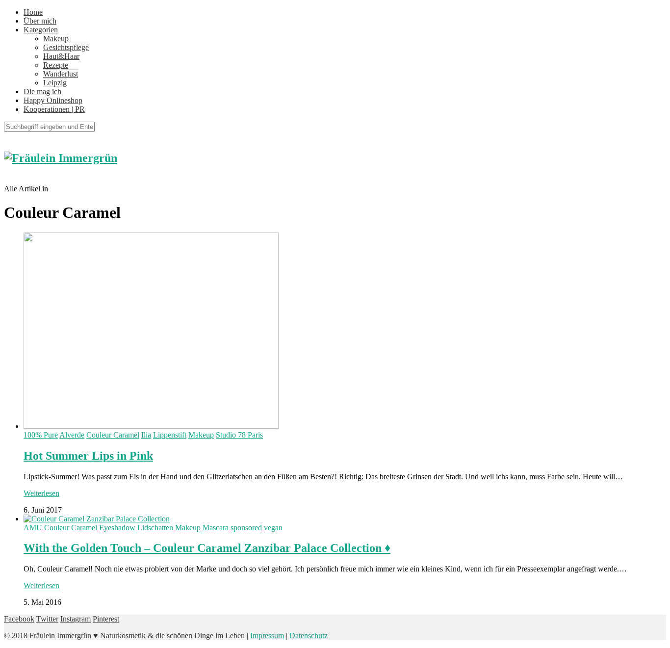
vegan (273, 527)
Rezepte (55, 65)
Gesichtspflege (66, 47)
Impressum (267, 635)
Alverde (71, 435)
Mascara (216, 527)
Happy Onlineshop (53, 100)
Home (33, 12)
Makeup (56, 38)
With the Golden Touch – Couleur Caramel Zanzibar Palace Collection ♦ (207, 548)
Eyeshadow (117, 527)
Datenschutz (308, 635)
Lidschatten (155, 527)
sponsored (246, 527)
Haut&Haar (61, 56)
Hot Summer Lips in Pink (88, 455)
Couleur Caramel (112, 435)
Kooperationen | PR (54, 109)
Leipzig (55, 82)
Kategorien (41, 30)
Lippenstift (169, 435)
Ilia (146, 435)
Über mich (40, 21)
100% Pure (41, 435)
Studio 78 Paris (239, 435)
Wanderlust (60, 74)
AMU (33, 527)
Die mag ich (42, 91)
